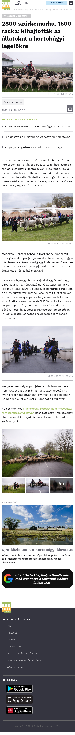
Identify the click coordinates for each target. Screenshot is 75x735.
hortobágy (22, 9)
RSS (9, 626)
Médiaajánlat (15, 667)
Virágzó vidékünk (16, 16)
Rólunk (11, 640)
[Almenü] (17, 3)
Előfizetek (57, 3)
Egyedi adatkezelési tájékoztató (26, 660)
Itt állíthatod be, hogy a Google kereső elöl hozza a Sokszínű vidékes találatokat (42, 578)
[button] (70, 9)
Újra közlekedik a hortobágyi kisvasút (37, 550)
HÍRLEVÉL (12, 633)
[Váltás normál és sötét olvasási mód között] (27, 3)
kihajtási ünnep (42, 9)
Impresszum (14, 647)
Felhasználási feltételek (22, 653)
